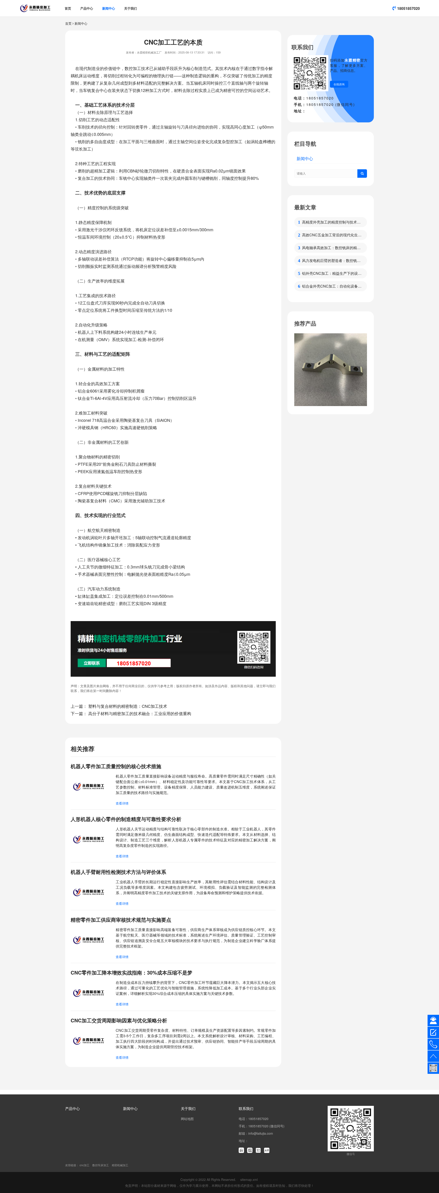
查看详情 (122, 803)
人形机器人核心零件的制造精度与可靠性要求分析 (126, 819)
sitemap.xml (249, 1179)
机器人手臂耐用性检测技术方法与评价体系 (118, 871)
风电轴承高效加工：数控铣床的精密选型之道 (331, 247)
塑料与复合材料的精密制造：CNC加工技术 (127, 706)
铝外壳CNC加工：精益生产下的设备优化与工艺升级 (331, 273)
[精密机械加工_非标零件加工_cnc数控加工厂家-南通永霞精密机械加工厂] (35, 8)
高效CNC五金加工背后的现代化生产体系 (331, 235)
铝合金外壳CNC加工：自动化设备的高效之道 (331, 286)
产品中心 (86, 8)
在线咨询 (339, 84)
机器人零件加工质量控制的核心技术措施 (116, 766)
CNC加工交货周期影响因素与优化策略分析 (119, 1020)
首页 (68, 8)
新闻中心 (108, 8)
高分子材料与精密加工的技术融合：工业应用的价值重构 (139, 713)
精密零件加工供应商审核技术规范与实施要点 (121, 919)
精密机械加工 (120, 1165)
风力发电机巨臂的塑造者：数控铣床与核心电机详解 (331, 260)
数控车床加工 (100, 1165)
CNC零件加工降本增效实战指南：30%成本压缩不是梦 (131, 972)
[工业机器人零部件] (330, 369)
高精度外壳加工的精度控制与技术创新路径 (331, 222)
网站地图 (187, 1118)
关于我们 (130, 8)
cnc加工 (84, 1165)
